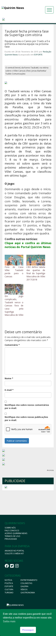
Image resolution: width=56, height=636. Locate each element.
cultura (9, 589)
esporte (9, 586)
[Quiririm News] (18, 8)
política (9, 583)
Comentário (12, 344)
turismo (9, 592)
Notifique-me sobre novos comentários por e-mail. (27, 406)
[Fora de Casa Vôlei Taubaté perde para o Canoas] (14, 260)
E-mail (9, 389)
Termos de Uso (12, 536)
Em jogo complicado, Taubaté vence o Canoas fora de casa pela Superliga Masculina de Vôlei (14, 305)
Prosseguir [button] (28, 630)
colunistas (26, 583)
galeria (24, 586)
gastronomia (28, 592)
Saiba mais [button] (9, 621)
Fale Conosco (12, 530)
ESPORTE (38, 54)
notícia (8, 580)
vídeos (24, 589)
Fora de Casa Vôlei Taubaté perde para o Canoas (14, 272)
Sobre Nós (10, 527)
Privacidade (11, 538)
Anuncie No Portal (14, 550)
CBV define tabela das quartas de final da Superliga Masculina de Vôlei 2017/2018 (35, 273)
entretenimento (29, 580)
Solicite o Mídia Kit (14, 553)
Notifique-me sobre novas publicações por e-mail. (26, 419)
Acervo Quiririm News (16, 533)
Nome (9, 378)
